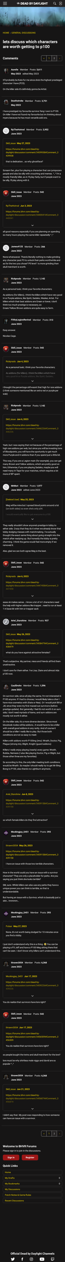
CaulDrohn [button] (16, 685)
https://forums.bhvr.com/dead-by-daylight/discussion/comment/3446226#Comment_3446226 (32, 428)
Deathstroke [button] (17, 100)
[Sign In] (60, 3)
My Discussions (12, 1189)
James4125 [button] (17, 246)
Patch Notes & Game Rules (18, 1195)
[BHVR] (32, 3)
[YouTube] (42, 1260)
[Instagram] (31, 1260)
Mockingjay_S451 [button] (20, 832)
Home (8, 1172)
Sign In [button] (11, 1157)
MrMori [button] (14, 486)
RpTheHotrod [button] (18, 129)
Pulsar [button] (9, 926)
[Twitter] (13, 1260)
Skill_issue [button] (11, 143)
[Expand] (32, 225)
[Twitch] (52, 1260)
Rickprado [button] (16, 278)
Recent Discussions (14, 1200)
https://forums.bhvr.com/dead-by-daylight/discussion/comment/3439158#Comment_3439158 (32, 803)
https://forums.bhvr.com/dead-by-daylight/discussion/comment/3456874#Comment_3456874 (32, 1098)
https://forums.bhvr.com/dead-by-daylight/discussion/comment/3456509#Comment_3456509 (32, 1036)
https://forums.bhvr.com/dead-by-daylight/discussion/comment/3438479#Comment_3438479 (32, 643)
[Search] (55, 3)
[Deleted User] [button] (12, 499)
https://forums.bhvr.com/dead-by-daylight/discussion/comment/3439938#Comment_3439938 (32, 152)
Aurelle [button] (14, 69)
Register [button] (30, 1157)
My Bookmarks (32, 1183)
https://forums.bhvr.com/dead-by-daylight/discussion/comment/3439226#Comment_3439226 (32, 985)
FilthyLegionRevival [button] (21, 319)
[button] (6, 71)
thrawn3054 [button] (12, 845)
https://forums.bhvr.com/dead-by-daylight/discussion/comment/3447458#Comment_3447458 (32, 585)
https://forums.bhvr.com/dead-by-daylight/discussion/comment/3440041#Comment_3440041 (32, 214)
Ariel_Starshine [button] (19, 620)
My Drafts (32, 1178)
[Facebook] (22, 1260)
